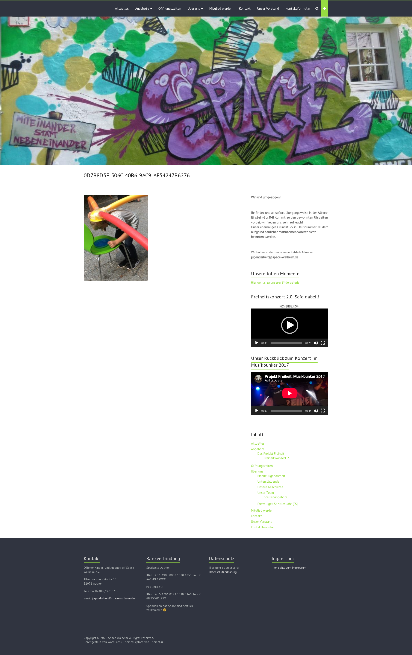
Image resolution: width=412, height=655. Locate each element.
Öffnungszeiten (169, 8)
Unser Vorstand (268, 8)
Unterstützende (268, 481)
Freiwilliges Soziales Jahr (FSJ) (278, 504)
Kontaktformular (297, 8)
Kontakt (245, 8)
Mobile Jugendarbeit (271, 476)
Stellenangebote (276, 497)
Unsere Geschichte (270, 487)
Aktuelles (122, 8)
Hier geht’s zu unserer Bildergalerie (275, 282)
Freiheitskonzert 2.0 (277, 458)
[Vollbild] (323, 343)
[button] (289, 325)
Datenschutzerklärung (223, 572)
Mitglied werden (220, 8)
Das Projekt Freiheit (271, 453)
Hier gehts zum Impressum (289, 568)
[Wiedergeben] (256, 343)
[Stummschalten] (316, 343)
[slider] (286, 343)
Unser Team (266, 493)
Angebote (142, 8)
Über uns (194, 8)
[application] (289, 325)
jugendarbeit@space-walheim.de (113, 598)
